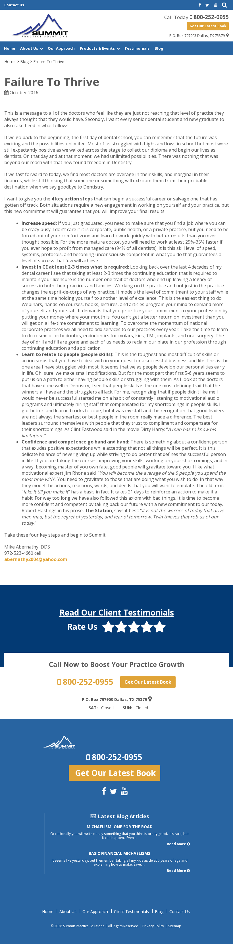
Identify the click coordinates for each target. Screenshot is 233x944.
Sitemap (174, 926)
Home (9, 48)
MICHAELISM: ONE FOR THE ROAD (120, 826)
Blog (159, 48)
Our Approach (61, 48)
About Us (29, 48)
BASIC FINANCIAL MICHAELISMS (119, 853)
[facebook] (199, 5)
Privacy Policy (153, 926)
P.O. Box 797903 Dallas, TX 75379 (197, 35)
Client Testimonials (131, 911)
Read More (176, 844)
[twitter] (207, 5)
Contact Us (14, 5)
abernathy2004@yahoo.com (35, 559)
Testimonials (136, 48)
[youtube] (216, 5)
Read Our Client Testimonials (116, 612)
